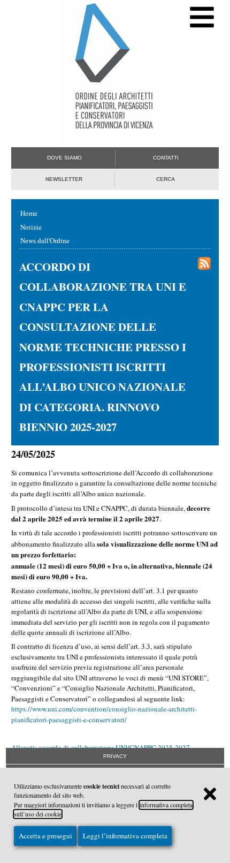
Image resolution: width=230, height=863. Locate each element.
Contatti (166, 158)
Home (28, 213)
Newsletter (63, 179)
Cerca (165, 179)
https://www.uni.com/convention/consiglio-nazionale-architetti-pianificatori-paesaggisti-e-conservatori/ (104, 714)
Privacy (115, 756)
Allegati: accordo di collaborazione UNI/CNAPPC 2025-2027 (100, 747)
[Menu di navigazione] (202, 17)
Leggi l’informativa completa (125, 836)
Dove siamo (64, 158)
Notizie (31, 227)
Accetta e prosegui (45, 836)
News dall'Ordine (45, 240)
